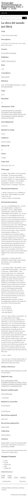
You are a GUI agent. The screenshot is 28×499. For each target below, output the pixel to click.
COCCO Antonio (5, 142)
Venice (3, 134)
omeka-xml (7, 468)
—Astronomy (5, 398)
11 (2, 102)
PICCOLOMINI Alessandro (8, 53)
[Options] (23, 18)
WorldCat (23, 477)
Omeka (24, 495)
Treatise (3, 157)
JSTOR (16, 477)
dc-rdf (6, 462)
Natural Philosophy (6, 394)
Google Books (3, 476)
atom (5, 460)
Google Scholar (10, 476)
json (5, 466)
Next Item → (23, 481)
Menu (3, 13)
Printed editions (5, 435)
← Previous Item (6, 481)
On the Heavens (5, 411)
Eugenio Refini (5, 77)
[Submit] (25, 18)
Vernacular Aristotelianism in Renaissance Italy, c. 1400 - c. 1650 (12, 5)
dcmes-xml (7, 464)
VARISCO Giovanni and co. (8, 61)
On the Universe (5, 405)
